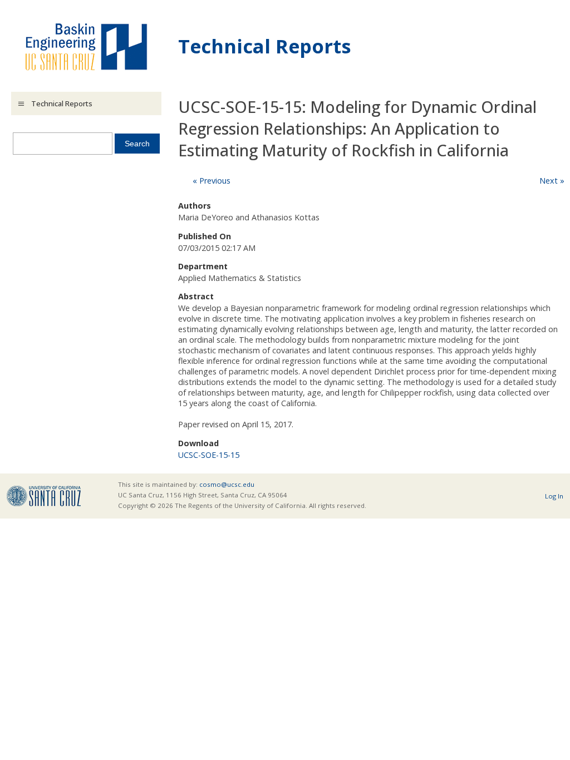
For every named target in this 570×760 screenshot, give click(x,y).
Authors (194, 205)
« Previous (211, 180)
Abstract (196, 296)
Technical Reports (264, 46)
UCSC (44, 496)
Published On (204, 236)
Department (203, 266)
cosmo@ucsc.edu (226, 484)
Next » (551, 180)
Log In (554, 496)
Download (198, 443)
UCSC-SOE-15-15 (208, 455)
